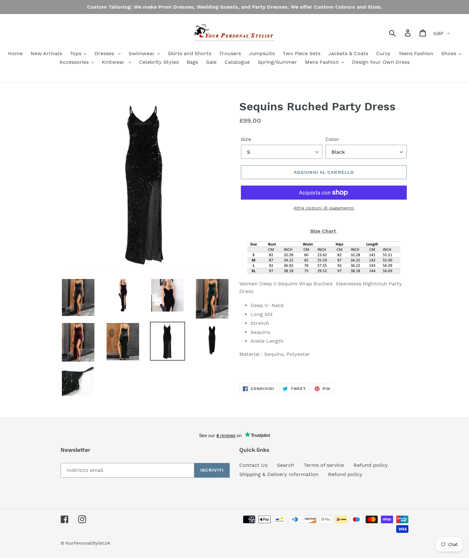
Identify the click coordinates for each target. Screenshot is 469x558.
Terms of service (324, 465)
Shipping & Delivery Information (278, 474)
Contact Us (253, 465)
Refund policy (371, 465)
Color (332, 139)
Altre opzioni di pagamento (324, 207)
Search (285, 465)
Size (246, 139)
